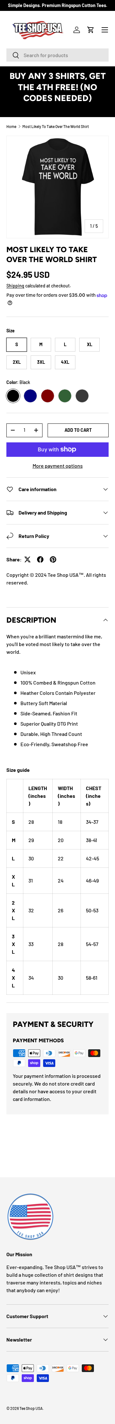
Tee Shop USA (31, 1408)
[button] (91, 30)
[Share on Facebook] (40, 559)
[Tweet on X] (27, 559)
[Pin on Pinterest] (53, 559)
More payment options (58, 466)
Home (11, 126)
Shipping (15, 285)
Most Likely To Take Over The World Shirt (55, 126)
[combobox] (57, 55)
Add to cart (78, 430)
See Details (57, 109)
